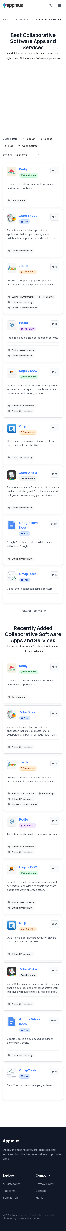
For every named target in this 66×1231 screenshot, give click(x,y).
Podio (23, 323)
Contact (41, 1190)
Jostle (24, 266)
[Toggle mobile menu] (59, 5)
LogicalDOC (28, 371)
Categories (22, 19)
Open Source (30, 145)
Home (6, 19)
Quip (22, 426)
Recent (47, 138)
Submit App (10, 1197)
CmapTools (27, 574)
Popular (30, 138)
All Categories (11, 1184)
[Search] (50, 5)
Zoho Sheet (28, 216)
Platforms (9, 1190)
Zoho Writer (28, 473)
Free (10, 145)
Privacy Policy (45, 1184)
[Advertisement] (33, 99)
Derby (23, 169)
